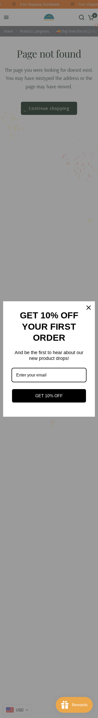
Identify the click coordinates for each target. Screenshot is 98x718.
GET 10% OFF (49, 396)
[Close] (88, 307)
